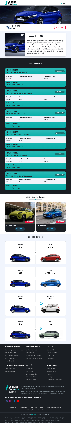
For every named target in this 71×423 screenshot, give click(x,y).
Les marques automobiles (14, 350)
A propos (50, 374)
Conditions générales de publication (35, 410)
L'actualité (50, 350)
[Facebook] (6, 401)
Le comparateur (10, 358)
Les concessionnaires (12, 355)
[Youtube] (17, 401)
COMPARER (60, 27)
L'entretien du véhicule (33, 355)
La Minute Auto (31, 377)
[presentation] (5, 217)
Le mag (50, 347)
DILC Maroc (34, 414)
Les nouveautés (52, 353)
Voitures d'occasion (14, 365)
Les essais (50, 358)
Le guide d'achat (33, 347)
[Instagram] (10, 401)
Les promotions (10, 353)
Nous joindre (51, 368)
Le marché (50, 355)
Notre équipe (51, 371)
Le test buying (31, 379)
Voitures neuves (12, 347)
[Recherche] (61, 3)
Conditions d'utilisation (54, 379)
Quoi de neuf (9, 361)
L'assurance (30, 353)
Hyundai (15, 26)
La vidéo (29, 365)
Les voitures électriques (34, 358)
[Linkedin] (14, 401)
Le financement (31, 350)
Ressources (52, 365)
